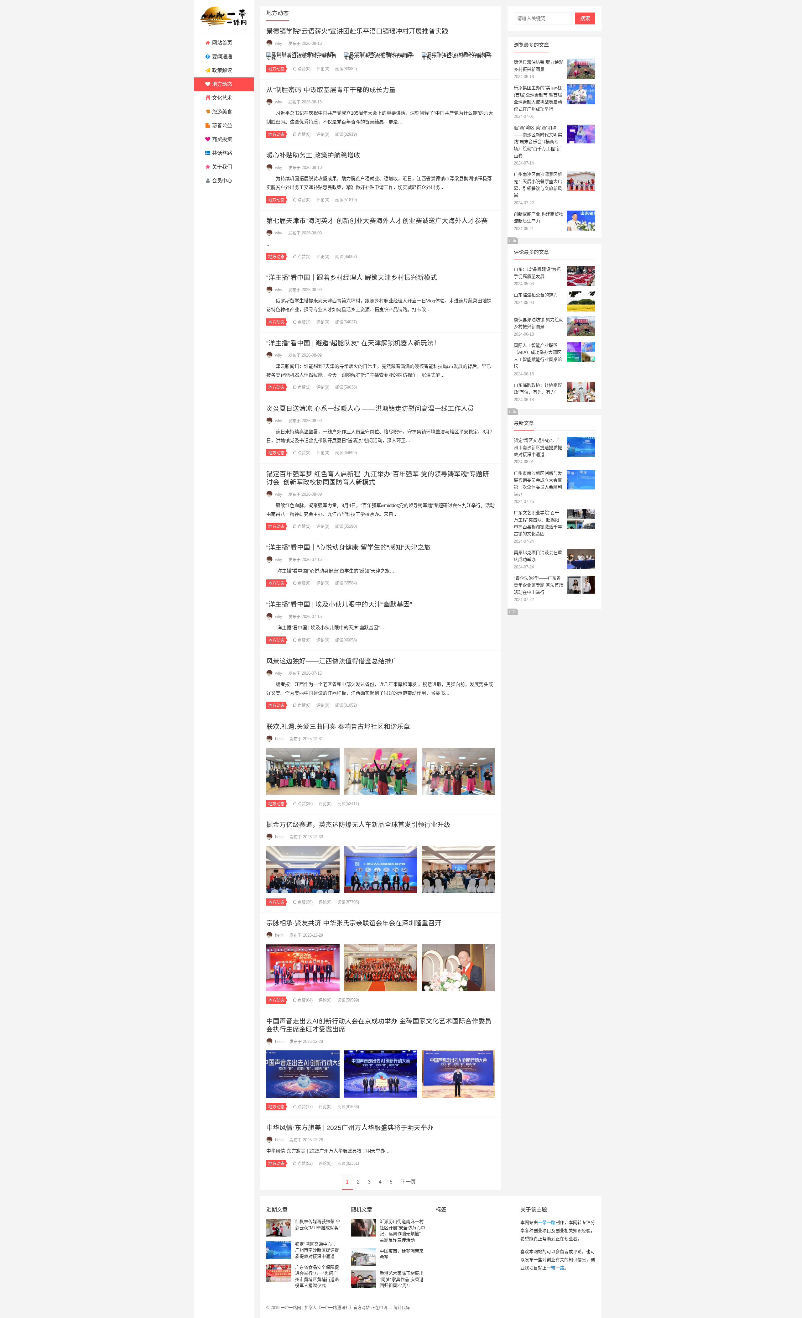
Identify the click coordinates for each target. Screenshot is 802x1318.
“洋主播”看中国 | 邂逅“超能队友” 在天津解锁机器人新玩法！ (353, 343)
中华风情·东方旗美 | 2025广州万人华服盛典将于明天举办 (350, 1127)
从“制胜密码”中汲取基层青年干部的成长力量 (331, 89)
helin (279, 738)
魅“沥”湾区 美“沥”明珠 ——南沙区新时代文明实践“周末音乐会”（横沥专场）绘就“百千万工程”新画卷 (538, 141)
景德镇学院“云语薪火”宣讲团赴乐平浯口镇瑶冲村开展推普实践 (357, 31)
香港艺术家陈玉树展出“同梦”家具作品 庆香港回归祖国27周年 (402, 1279)
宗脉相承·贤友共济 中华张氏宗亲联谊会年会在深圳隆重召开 (353, 923)
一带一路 (546, 1222)
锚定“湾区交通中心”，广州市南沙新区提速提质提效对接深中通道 (538, 447)
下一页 (408, 1182)
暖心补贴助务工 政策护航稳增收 (313, 155)
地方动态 (276, 68)
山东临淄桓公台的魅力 (536, 294)
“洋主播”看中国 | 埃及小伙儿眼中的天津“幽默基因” (339, 604)
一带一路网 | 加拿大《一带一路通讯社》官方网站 (325, 1307)
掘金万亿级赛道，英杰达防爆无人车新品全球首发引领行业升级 (358, 824)
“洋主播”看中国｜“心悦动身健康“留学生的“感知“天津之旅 (348, 547)
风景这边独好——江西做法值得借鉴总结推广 (332, 661)
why (279, 43)
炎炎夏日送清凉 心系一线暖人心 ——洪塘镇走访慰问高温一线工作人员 (370, 408)
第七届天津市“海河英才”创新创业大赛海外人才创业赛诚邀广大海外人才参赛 (377, 220)
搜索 (585, 18)
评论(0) (322, 68)
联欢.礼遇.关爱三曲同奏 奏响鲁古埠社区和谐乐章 (338, 726)
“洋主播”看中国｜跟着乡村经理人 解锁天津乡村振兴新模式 (351, 277)
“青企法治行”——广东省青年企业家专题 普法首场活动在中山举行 (538, 585)
